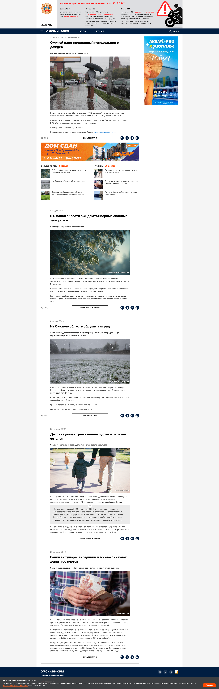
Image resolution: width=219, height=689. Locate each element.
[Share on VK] (122, 138)
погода (64, 166)
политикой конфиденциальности (15, 685)
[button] (41, 31)
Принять (209, 685)
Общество (75, 37)
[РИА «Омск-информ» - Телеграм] (171, 672)
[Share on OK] (126, 138)
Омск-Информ (57, 31)
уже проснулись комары (104, 132)
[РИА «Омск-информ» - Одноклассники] (165, 672)
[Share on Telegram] (131, 138)
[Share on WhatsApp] (136, 138)
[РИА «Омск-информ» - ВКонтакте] (160, 672)
